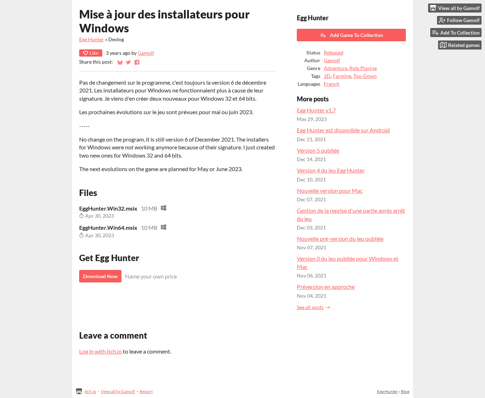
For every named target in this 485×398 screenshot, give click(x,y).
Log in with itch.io (100, 351)
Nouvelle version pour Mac (330, 190)
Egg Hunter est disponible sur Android (343, 130)
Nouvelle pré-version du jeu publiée (340, 238)
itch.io (90, 391)
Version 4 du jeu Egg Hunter (331, 170)
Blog (405, 391)
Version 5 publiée (318, 150)
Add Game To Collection (356, 35)
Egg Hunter (91, 39)
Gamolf (146, 53)
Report (146, 391)
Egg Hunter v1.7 (316, 110)
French (331, 84)
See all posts (310, 307)
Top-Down (365, 76)
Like (93, 53)
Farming (342, 76)
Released (333, 52)
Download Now (100, 276)
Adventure (335, 68)
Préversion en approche (326, 286)
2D (327, 76)
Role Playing (363, 68)
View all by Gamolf (118, 391)
